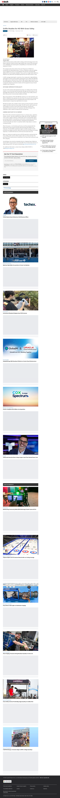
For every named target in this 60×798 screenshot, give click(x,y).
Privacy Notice (6, 164)
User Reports (6, 177)
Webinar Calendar (34, 21)
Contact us (32, 788)
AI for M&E (43, 21)
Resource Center (29, 4)
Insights (11, 4)
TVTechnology (11, 30)
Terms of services (18, 163)
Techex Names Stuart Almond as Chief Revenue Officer (48, 151)
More (42, 4)
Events (22, 4)
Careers (18, 788)
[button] (56, 1)
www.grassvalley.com (9, 148)
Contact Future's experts (21, 786)
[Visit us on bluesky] (50, 1)
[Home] (3, 4)
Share (6, 35)
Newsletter (36, 35)
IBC (21, 21)
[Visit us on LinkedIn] (46, 1)
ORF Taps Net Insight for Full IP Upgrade (49, 136)
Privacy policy (32, 786)
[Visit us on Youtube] (48, 1)
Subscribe (37, 4)
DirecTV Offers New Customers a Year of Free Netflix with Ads (49, 146)
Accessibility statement (7, 788)
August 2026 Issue (14, 21)
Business (4, 25)
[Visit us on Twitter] (44, 1)
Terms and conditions (7, 786)
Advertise (45, 788)
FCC (26, 21)
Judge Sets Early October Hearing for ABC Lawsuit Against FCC (47, 141)
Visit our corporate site (44, 777)
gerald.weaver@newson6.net (29, 144)
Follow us (29, 35)
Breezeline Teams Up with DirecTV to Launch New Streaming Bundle (48, 131)
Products (17, 4)
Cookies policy (46, 786)
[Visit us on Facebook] (42, 1)
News (7, 4)
